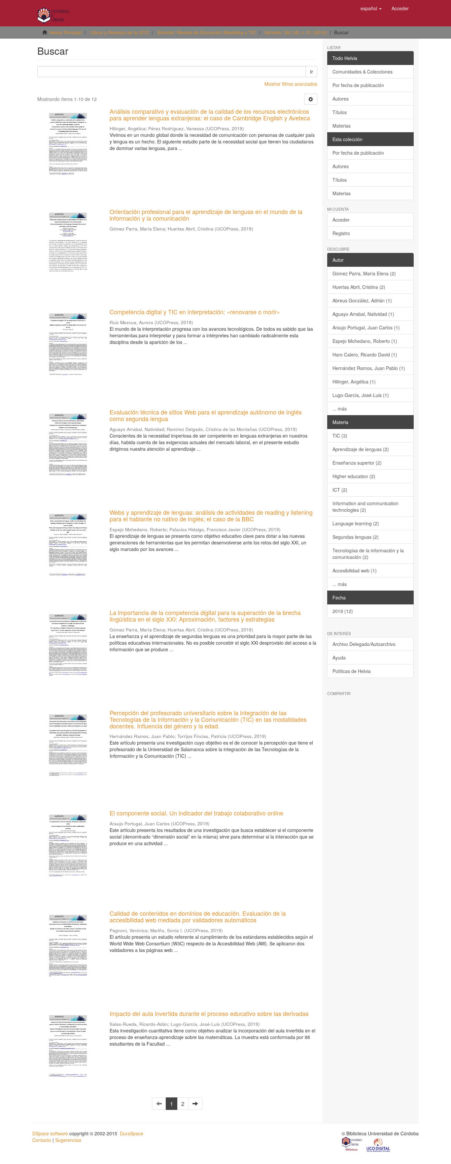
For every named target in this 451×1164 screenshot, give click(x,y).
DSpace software (50, 1133)
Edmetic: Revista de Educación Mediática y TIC (206, 32)
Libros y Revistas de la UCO (119, 32)
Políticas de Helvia (351, 671)
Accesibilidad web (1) (354, 570)
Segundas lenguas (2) (355, 537)
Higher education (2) (353, 476)
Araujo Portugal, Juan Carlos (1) (366, 327)
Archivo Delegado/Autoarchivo (364, 644)
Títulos (339, 112)
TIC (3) (339, 435)
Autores (340, 98)
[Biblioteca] (352, 1144)
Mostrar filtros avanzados (290, 83)
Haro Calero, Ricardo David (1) (364, 354)
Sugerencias (68, 1140)
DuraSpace (131, 1133)
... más (339, 408)
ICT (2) (339, 489)
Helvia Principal (66, 32)
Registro (341, 233)
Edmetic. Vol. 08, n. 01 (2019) (296, 32)
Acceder (341, 219)
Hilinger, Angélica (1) (354, 381)
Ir (311, 71)
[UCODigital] (378, 1144)
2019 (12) (342, 611)
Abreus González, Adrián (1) (362, 300)
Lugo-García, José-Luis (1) (360, 395)
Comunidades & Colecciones (362, 71)
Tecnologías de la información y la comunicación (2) (368, 553)
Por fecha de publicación (358, 85)
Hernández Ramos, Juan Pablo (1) (368, 368)
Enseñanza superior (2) (357, 462)
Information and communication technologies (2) (365, 506)
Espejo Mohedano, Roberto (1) (364, 341)
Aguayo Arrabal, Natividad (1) (363, 314)
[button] (371, 8)
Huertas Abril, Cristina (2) (358, 287)
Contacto (41, 1140)
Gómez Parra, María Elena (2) (364, 273)
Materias (341, 125)
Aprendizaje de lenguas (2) (360, 449)
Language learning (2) (355, 523)
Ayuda (339, 657)
